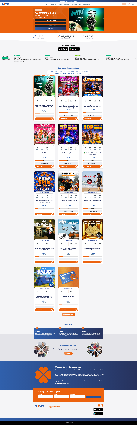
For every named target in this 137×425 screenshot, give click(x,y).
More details (76, 423)
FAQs (80, 4)
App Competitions (62, 71)
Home (47, 4)
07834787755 (51, 407)
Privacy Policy (47, 410)
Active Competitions (53, 71)
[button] (33, 18)
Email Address (73, 394)
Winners (60, 4)
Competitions (53, 4)
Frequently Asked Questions (77, 380)
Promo (64, 73)
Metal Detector (85, 71)
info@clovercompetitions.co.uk (54, 406)
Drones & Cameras (70, 71)
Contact (61, 410)
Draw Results (67, 4)
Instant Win (78, 71)
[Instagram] (102, 405)
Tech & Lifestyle (71, 73)
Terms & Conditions (38, 410)
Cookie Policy (55, 410)
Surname (56, 394)
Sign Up (93, 397)
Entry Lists (74, 4)
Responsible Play (87, 4)
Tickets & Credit (79, 73)
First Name (40, 394)
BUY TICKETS (39, 118)
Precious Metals (58, 73)
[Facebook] (99, 405)
